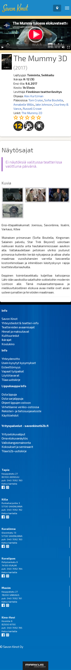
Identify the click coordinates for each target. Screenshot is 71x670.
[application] (35, 34)
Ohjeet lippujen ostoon (16, 402)
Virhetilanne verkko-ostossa (20, 407)
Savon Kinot (10, 318)
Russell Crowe (32, 108)
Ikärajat (6, 339)
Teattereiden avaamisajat (18, 327)
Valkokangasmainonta (16, 442)
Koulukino (8, 344)
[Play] (2, 47)
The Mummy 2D (31, 113)
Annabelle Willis (23, 104)
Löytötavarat (10, 375)
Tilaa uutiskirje (11, 379)
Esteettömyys (11, 367)
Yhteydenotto (11, 358)
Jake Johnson (43, 104)
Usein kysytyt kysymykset (19, 363)
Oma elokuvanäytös (15, 438)
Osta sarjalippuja (12, 398)
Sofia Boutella (53, 100)
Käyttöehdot (10, 415)
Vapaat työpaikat (13, 371)
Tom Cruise (35, 100)
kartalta (12, 483)
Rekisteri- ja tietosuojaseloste (21, 411)
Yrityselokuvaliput (13, 434)
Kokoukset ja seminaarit (17, 446)
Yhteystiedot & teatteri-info (20, 323)
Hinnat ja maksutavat (15, 331)
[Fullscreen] (68, 47)
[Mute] (63, 47)
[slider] (26, 47)
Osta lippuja (9, 394)
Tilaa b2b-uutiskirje (14, 451)
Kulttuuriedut (10, 335)
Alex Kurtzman (33, 96)
